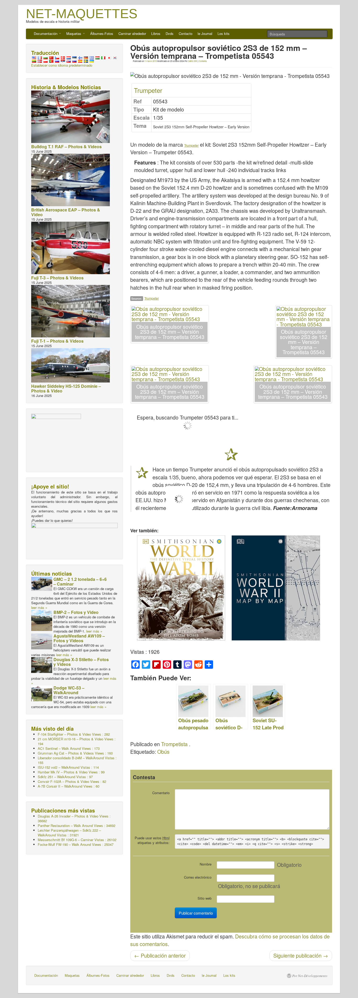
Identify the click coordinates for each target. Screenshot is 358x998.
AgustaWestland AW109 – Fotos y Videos (79, 638)
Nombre (205, 864)
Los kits (224, 33)
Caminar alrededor (132, 33)
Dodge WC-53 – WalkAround (68, 690)
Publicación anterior (160, 955)
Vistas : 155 (77, 760)
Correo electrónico (197, 877)
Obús (163, 751)
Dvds (169, 33)
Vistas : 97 (65, 776)
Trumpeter (148, 90)
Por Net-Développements (309, 976)
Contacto (185, 33)
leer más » (39, 607)
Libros (155, 33)
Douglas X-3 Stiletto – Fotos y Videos (81, 661)
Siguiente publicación (300, 955)
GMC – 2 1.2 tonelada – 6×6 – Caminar (80, 581)
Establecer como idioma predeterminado (61, 65)
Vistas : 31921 (69, 832)
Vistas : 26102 (77, 839)
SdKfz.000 (192, 61)
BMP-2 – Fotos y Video (76, 612)
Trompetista (174, 744)
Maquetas (74, 33)
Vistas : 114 (68, 767)
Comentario (161, 792)
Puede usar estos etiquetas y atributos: (152, 840)
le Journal (205, 33)
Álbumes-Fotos (101, 33)
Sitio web (204, 898)
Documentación (46, 33)
